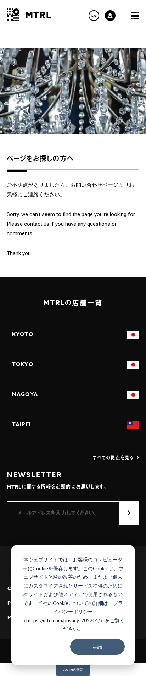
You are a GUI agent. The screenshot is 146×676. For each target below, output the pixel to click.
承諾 (97, 646)
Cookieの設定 (73, 669)
